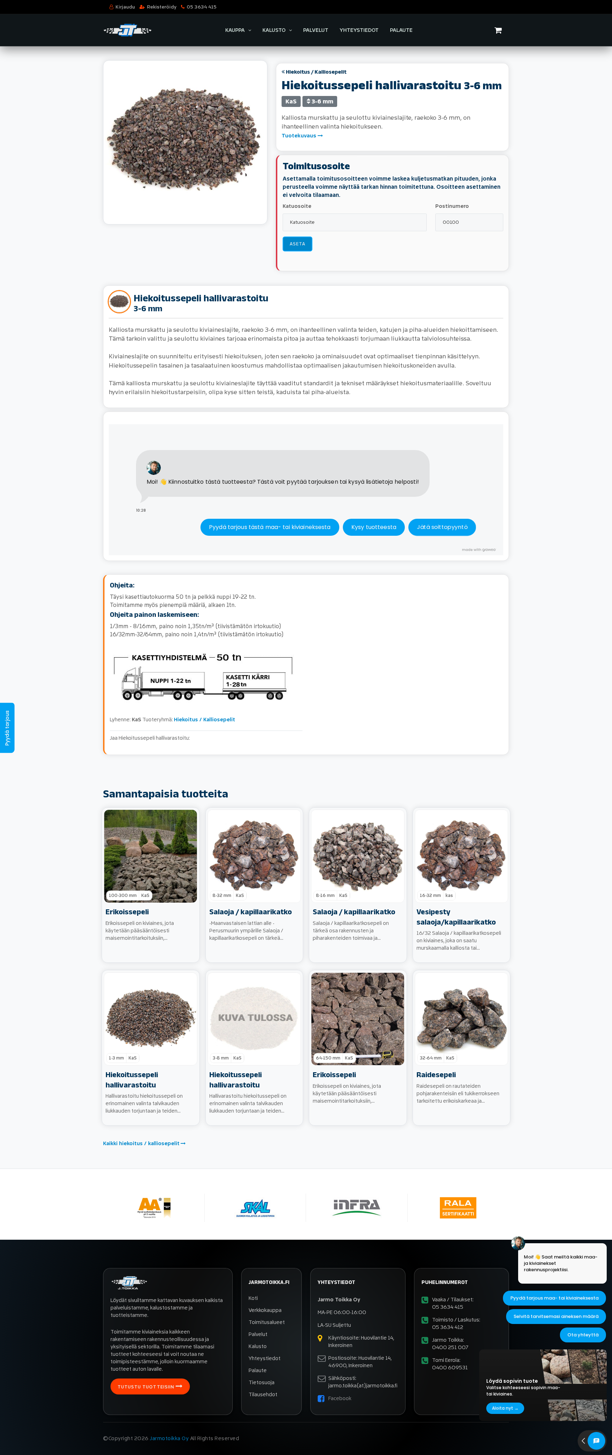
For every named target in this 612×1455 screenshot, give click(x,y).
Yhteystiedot (359, 30)
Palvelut (315, 30)
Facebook (339, 1399)
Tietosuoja (261, 1383)
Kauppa (235, 30)
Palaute (401, 30)
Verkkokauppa (265, 1310)
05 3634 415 (201, 7)
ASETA (297, 243)
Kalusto (273, 30)
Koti (253, 1298)
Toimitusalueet (267, 1322)
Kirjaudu (125, 7)
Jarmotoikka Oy (169, 1439)
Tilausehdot (263, 1395)
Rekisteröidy (161, 7)
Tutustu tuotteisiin (147, 1387)
